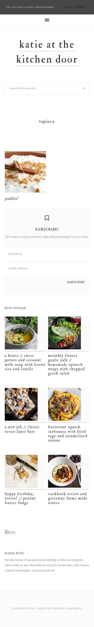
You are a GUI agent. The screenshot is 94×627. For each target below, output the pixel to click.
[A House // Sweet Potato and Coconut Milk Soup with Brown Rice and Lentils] (25, 334)
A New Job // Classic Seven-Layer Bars (22, 429)
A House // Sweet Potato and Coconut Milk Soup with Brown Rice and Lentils (25, 362)
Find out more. (44, 7)
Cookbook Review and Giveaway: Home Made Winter (67, 498)
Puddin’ (12, 198)
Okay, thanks (74, 7)
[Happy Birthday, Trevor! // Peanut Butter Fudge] (25, 472)
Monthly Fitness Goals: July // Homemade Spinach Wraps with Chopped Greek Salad (66, 364)
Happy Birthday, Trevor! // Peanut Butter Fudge (20, 498)
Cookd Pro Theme (49, 608)
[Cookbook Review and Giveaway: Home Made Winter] (68, 472)
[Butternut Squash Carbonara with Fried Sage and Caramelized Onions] (68, 405)
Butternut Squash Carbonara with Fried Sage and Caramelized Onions (67, 434)
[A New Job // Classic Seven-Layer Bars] (25, 405)
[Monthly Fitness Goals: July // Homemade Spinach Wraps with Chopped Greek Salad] (68, 334)
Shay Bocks (75, 608)
